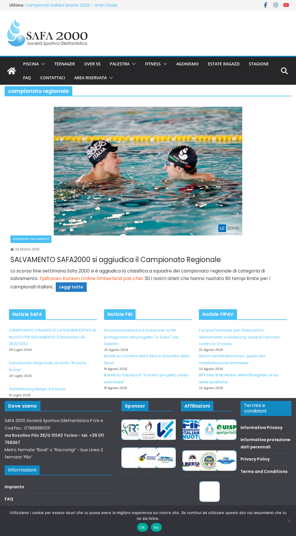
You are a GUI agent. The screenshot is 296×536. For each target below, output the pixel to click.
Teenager (64, 64)
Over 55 (92, 64)
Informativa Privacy (261, 427)
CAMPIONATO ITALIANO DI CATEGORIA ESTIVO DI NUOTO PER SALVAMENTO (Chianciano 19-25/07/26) (52, 337)
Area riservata (90, 77)
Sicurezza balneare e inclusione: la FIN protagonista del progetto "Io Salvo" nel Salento (141, 337)
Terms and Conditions (264, 471)
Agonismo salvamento (31, 239)
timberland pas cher (120, 278)
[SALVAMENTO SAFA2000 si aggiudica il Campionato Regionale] (148, 171)
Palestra (120, 64)
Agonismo (187, 64)
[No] (289, 521)
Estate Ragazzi (224, 64)
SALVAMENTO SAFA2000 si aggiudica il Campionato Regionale (115, 259)
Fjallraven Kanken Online (67, 278)
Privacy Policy (255, 459)
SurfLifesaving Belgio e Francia (37, 389)
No (156, 527)
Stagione (259, 64)
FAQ (27, 77)
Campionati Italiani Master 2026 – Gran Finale (71, 5)
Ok (142, 527)
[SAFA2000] (11, 71)
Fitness (153, 64)
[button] (42, 64)
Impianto (14, 487)
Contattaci (52, 77)
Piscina (31, 64)
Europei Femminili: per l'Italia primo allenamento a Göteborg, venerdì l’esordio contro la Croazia (239, 337)
